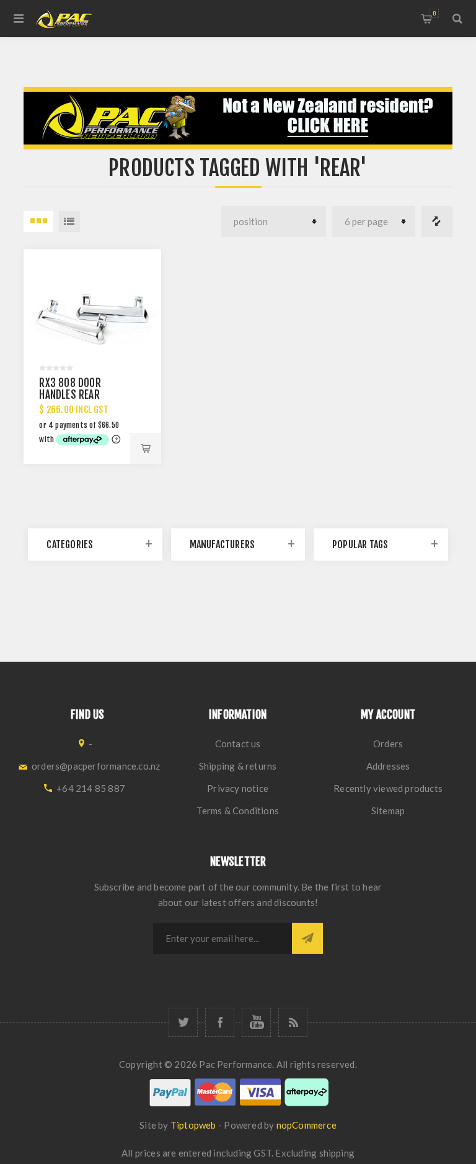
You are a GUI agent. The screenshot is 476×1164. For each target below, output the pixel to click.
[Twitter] (183, 1022)
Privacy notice (237, 788)
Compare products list (436, 221)
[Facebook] (219, 1022)
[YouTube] (256, 1022)
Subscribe (307, 938)
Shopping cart (434, 13)
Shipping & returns (238, 765)
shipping (337, 1152)
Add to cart (145, 448)
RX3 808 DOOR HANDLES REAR (69, 388)
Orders (388, 743)
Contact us (238, 743)
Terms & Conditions (237, 810)
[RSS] (292, 1022)
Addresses (388, 765)
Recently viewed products (388, 788)
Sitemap (388, 810)
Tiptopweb (193, 1125)
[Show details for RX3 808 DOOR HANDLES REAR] (92, 317)
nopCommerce (306, 1125)
